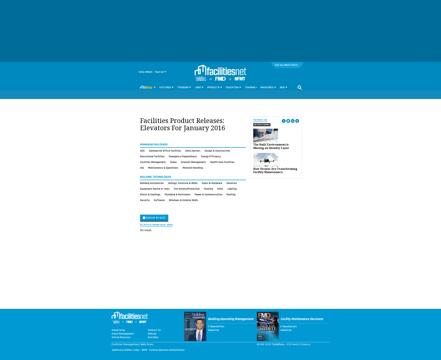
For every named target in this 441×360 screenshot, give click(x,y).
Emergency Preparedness (183, 156)
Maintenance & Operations (163, 167)
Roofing (231, 194)
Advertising (118, 330)
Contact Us (154, 330)
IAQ (142, 167)
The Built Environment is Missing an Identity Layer (271, 146)
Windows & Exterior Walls (183, 200)
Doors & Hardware (212, 183)
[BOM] (201, 80)
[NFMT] (240, 79)
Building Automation (152, 183)
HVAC (220, 189)
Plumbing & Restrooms (177, 194)
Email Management (123, 333)
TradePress (277, 344)
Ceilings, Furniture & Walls (183, 183)
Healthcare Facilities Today (125, 350)
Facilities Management (153, 162)
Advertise (213, 330)
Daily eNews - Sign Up (151, 72)
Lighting (232, 189)
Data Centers (192, 150)
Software (159, 200)
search (299, 87)
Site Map (153, 337)
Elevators (232, 183)
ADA (142, 150)
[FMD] (220, 80)
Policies (152, 333)
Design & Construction (217, 150)
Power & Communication (208, 194)
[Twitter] (288, 121)
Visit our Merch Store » (287, 65)
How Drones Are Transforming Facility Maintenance (275, 170)
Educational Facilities (152, 156)
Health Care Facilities (222, 162)
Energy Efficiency (211, 156)
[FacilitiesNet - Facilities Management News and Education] (220, 70)
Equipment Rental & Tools (155, 189)
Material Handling (193, 167)
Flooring (208, 189)
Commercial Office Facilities (165, 150)
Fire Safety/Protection (187, 189)
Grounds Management (193, 162)
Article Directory (121, 337)
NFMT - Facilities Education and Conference (163, 350)
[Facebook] (284, 121)
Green (173, 162)
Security (145, 200)
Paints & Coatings (150, 194)
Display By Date (155, 218)
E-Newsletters (216, 326)
